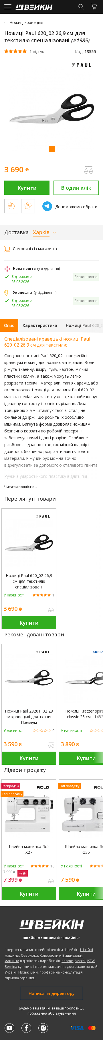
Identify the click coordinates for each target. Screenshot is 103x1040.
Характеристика (40, 325)
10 (52, 866)
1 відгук (36, 52)
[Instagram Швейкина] (43, 1028)
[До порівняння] (51, 610)
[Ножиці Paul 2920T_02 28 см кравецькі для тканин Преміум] (29, 678)
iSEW (91, 960)
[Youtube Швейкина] (9, 1028)
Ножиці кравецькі (26, 22)
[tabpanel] (51, 109)
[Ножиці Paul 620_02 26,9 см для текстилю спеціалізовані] (29, 543)
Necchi (80, 960)
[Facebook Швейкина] (26, 1028)
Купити (27, 188)
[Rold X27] (29, 814)
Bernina (11, 966)
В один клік (76, 187)
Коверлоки (49, 955)
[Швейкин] (33, 8)
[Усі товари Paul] (83, 68)
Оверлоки (29, 955)
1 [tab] (51, 148)
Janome (67, 960)
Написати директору (52, 993)
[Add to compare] (88, 170)
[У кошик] (94, 6)
